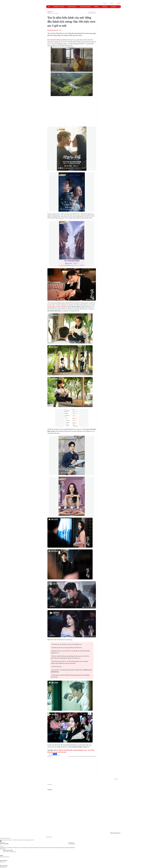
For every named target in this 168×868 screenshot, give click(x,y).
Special (69, 847)
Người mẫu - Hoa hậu (58, 6)
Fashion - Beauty (72, 6)
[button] (92, 13)
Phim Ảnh (50, 11)
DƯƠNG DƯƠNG (87, 756)
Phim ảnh (105, 6)
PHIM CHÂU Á (71, 756)
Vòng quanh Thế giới (27, 847)
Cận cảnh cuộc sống (85, 6)
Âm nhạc (96, 6)
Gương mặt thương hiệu (59, 847)
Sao (48, 6)
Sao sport (113, 6)
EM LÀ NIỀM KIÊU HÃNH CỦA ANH (79, 756)
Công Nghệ (66, 847)
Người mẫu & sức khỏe (46, 847)
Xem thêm (50, 789)
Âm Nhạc (33, 847)
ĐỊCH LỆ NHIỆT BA (93, 756)
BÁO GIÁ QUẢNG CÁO (115, 833)
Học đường (53, 847)
